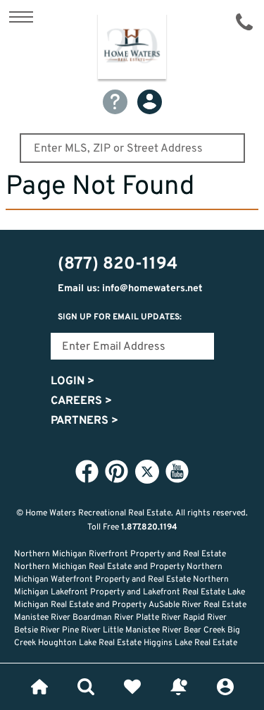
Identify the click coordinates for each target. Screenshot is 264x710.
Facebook (87, 471)
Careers (81, 401)
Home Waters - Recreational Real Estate (132, 48)
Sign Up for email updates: (120, 317)
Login (72, 381)
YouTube (177, 471)
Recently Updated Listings (178, 686)
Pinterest (117, 471)
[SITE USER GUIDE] (115, 102)
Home (39, 686)
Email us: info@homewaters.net (130, 289)
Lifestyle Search (85, 686)
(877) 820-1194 (244, 22)
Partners (84, 421)
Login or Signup (225, 686)
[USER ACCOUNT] (149, 102)
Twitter (147, 472)
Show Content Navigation (21, 16)
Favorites (132, 686)
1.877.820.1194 (149, 527)
